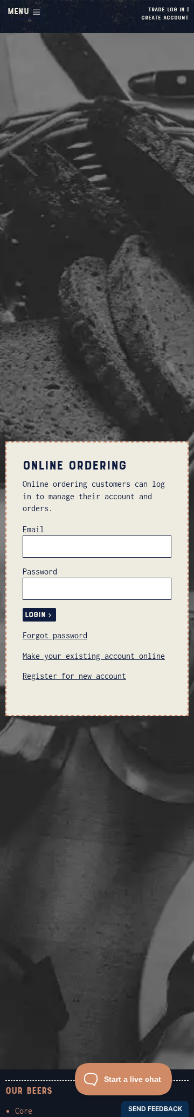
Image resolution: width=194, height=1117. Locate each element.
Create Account (165, 18)
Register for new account (74, 675)
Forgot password (55, 635)
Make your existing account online (94, 655)
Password (40, 571)
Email (33, 529)
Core (23, 1110)
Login (35, 615)
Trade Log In (166, 9)
